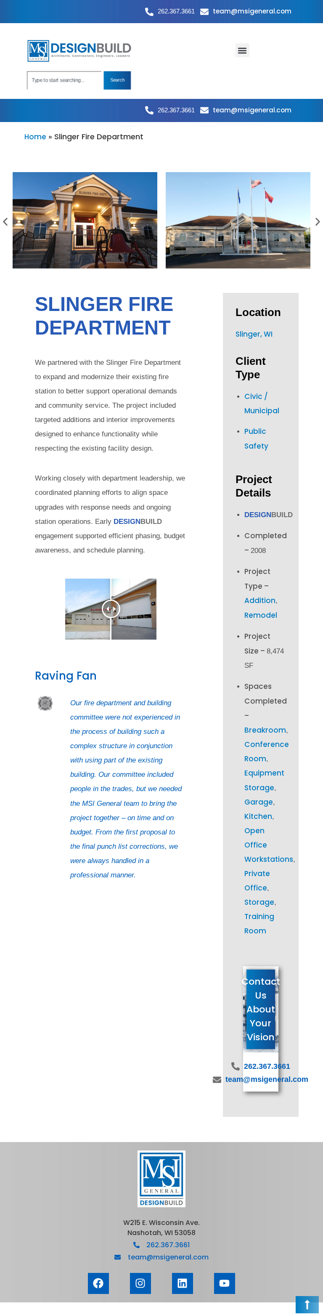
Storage (259, 902)
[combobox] (64, 80)
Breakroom (265, 730)
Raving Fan (66, 675)
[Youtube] (224, 1283)
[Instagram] (140, 1283)
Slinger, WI (254, 334)
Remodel (260, 615)
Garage (258, 802)
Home (35, 137)
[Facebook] (98, 1283)
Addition (259, 600)
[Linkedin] (182, 1283)
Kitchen (258, 816)
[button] (242, 50)
